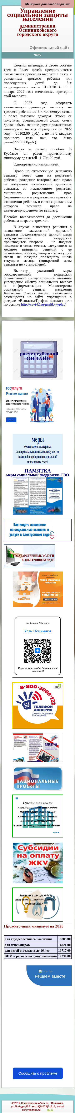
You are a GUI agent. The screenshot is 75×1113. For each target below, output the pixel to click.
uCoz (50, 1109)
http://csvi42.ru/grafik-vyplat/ (43, 304)
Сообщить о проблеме (37, 1073)
